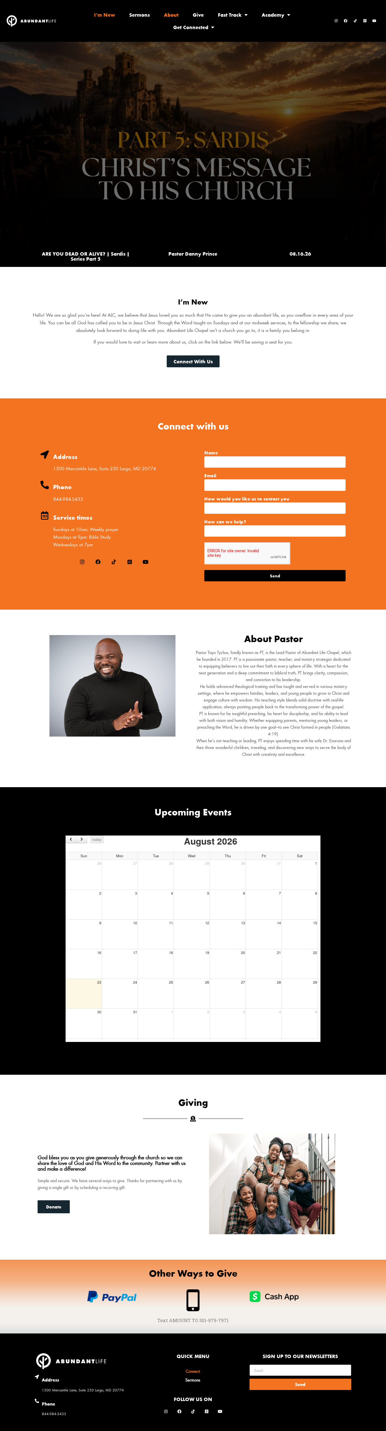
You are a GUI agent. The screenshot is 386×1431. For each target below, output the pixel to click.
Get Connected (190, 27)
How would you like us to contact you (246, 499)
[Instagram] (336, 21)
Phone (62, 486)
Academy (273, 14)
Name (211, 453)
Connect (193, 1371)
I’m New (104, 14)
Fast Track (230, 14)
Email (210, 475)
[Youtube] (374, 21)
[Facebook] (345, 21)
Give (198, 14)
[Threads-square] (364, 21)
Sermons (139, 14)
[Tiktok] (355, 21)
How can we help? (225, 522)
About (171, 14)
